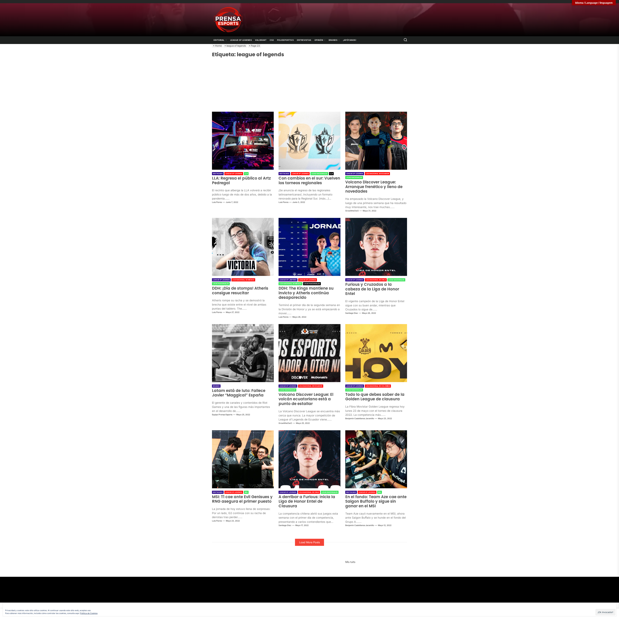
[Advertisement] (309, 82)
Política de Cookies (89, 613)
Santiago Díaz (351, 313)
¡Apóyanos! (349, 40)
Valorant (260, 40)
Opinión (318, 40)
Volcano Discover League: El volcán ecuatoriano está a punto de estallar (306, 399)
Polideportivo (285, 40)
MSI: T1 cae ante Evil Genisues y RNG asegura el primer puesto (242, 499)
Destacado (218, 174)
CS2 (272, 40)
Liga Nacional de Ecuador (377, 174)
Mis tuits (350, 562)
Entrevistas (304, 40)
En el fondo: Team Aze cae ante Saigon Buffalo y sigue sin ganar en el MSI (376, 501)
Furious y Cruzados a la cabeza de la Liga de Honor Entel (372, 289)
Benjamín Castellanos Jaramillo (359, 418)
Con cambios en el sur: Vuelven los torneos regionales (309, 180)
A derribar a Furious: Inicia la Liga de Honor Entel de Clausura (307, 501)
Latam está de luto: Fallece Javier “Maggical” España (238, 393)
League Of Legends (241, 40)
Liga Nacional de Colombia (378, 386)
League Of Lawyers (288, 280)
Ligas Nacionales (319, 174)
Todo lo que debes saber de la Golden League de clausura (374, 397)
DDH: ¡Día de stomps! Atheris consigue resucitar (240, 291)
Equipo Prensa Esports (222, 414)
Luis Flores (217, 202)
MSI (246, 492)
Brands (333, 40)
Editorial (219, 40)
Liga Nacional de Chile (376, 280)
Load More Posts (309, 542)
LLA (246, 174)
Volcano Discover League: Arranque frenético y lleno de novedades (374, 186)
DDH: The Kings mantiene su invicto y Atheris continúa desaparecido (306, 293)
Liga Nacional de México (243, 280)
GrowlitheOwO (352, 211)
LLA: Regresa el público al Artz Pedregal (241, 180)
